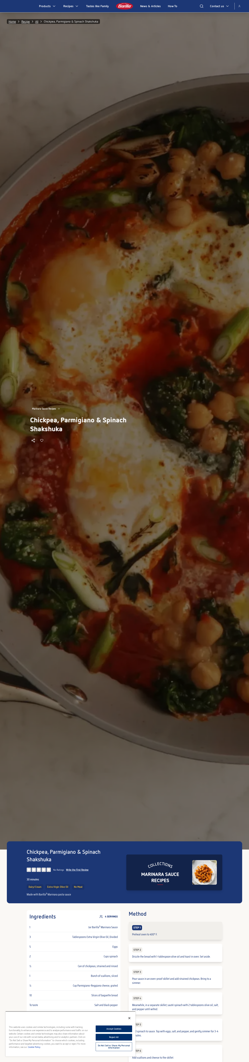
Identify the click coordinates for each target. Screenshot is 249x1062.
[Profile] (239, 6)
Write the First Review (77, 869)
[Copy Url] (33, 440)
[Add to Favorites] (41, 440)
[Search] (201, 6)
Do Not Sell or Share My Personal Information (114, 1046)
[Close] (129, 1018)
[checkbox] (175, 931)
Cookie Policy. (34, 1047)
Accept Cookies (113, 1029)
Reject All (113, 1037)
